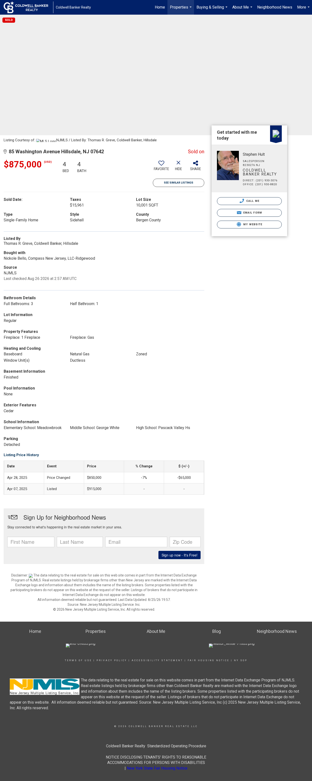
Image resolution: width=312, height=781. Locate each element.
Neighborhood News (274, 7)
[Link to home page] (28, 7)
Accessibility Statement (157, 660)
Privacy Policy (112, 660)
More (304, 10)
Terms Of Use (78, 660)
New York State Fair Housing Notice (157, 768)
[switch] (161, 167)
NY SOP (240, 660)
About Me (243, 10)
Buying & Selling (212, 10)
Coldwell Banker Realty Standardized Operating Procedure (156, 746)
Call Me (252, 201)
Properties (181, 10)
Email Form (252, 212)
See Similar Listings (178, 182)
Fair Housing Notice (208, 660)
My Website (252, 224)
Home (160, 7)
